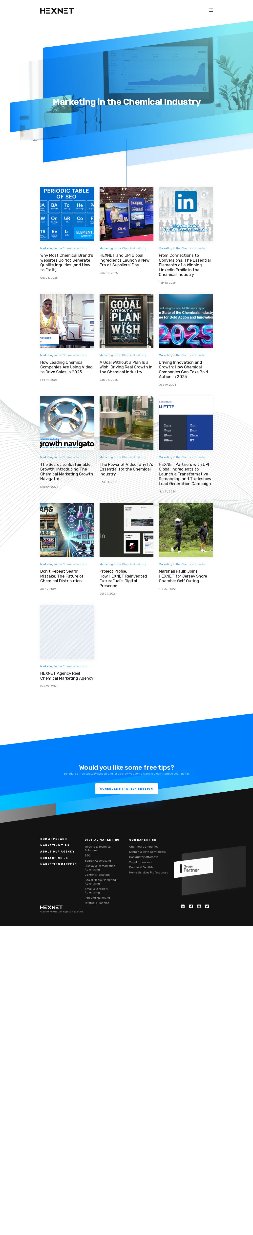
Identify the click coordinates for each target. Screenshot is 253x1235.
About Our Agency (57, 851)
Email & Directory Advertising (96, 890)
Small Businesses (140, 862)
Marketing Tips (54, 845)
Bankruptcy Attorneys (143, 857)
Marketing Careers (58, 864)
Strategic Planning (97, 903)
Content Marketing (97, 874)
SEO (87, 855)
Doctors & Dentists (141, 867)
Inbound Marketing (97, 897)
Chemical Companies (143, 846)
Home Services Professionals (148, 872)
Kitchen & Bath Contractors (147, 852)
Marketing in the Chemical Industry (63, 248)
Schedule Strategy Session (126, 788)
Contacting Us (54, 858)
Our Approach (53, 839)
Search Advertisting (98, 860)
